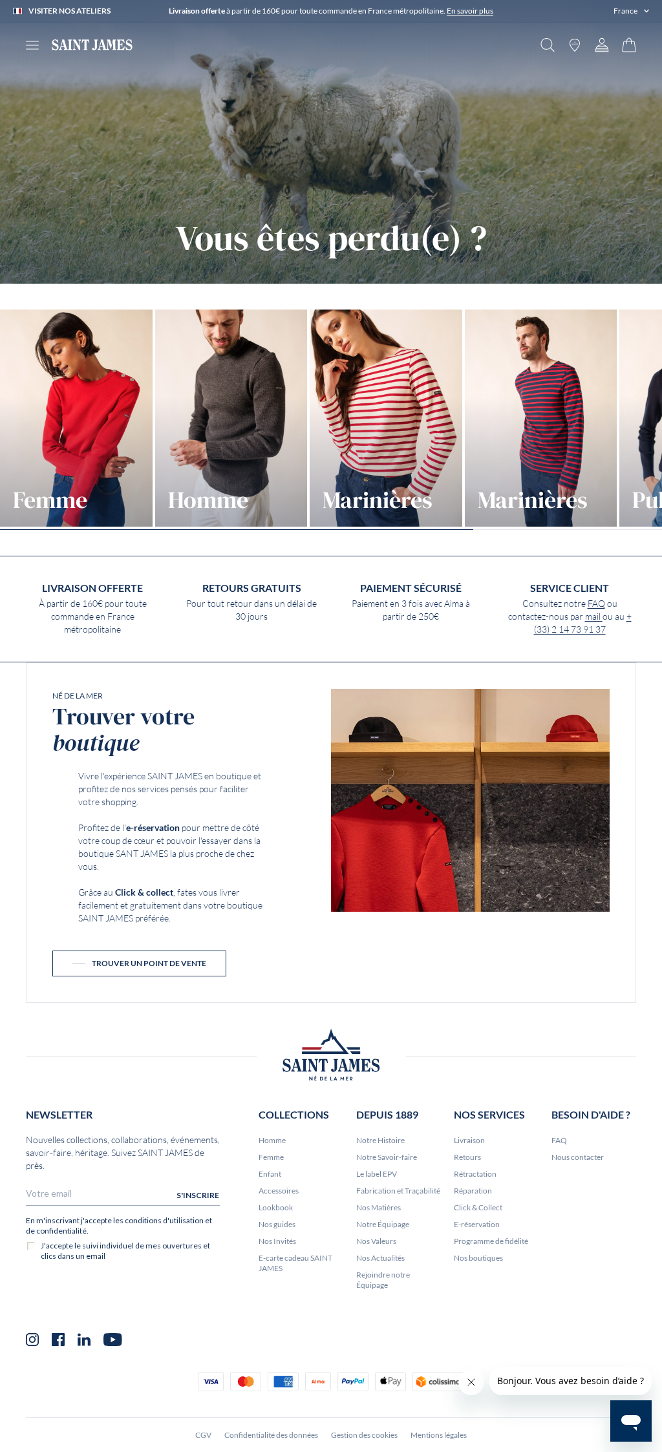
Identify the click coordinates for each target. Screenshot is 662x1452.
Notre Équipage (382, 1224)
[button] (631, 11)
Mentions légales (439, 1435)
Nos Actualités (380, 1258)
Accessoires (279, 1190)
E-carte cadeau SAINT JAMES (295, 1263)
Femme (271, 1157)
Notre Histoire (380, 1140)
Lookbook (276, 1207)
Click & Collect (478, 1207)
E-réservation (477, 1224)
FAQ (596, 603)
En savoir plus (470, 10)
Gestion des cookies (364, 1435)
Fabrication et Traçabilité (398, 1190)
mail (594, 616)
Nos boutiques (478, 1258)
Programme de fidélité (491, 1241)
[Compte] (602, 44)
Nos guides (277, 1224)
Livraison (469, 1140)
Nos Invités (277, 1241)
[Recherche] (547, 44)
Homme (272, 1140)
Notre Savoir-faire (386, 1157)
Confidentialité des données (271, 1435)
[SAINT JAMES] (92, 44)
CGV (203, 1435)
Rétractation (475, 1174)
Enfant (270, 1174)
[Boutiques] (575, 44)
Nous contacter (577, 1157)
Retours (467, 1157)
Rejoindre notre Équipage (383, 1279)
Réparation (473, 1190)
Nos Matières (378, 1207)
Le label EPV (376, 1174)
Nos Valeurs (376, 1241)
